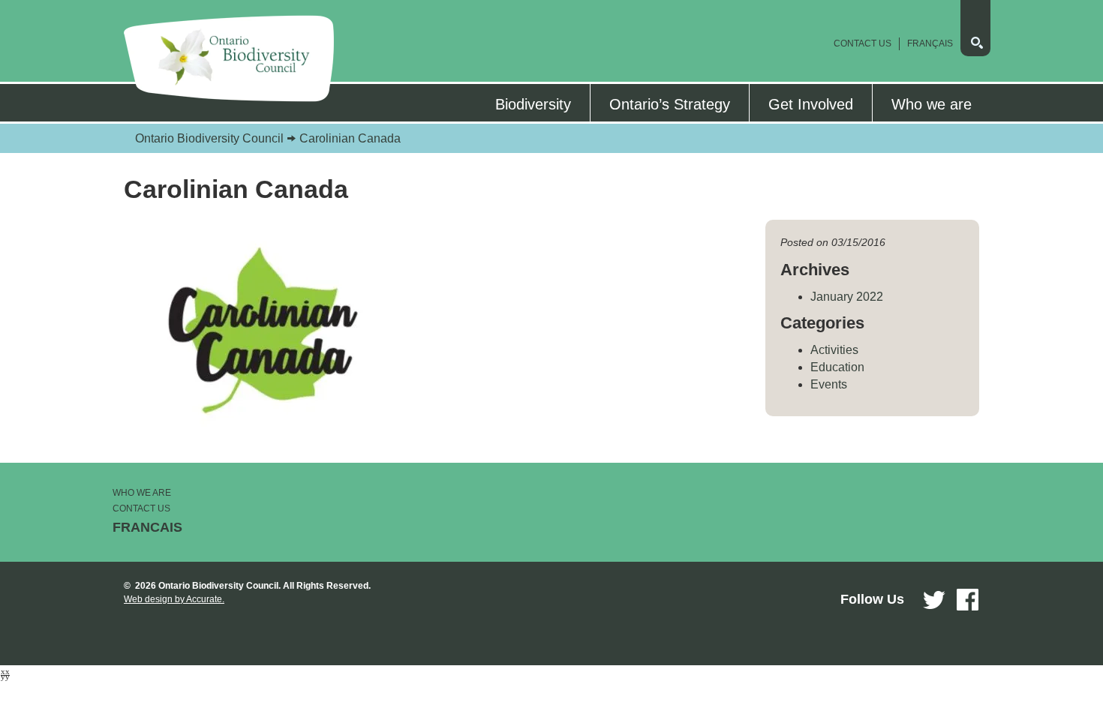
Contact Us (862, 43)
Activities (834, 350)
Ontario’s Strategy (669, 104)
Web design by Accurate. (174, 599)
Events (828, 384)
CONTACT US (141, 508)
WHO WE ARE (142, 493)
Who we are (931, 104)
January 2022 (846, 296)
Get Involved (810, 104)
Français (930, 43)
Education (837, 367)
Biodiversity (533, 104)
